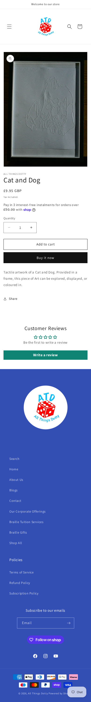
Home (13, 469)
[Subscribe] (69, 623)
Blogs (13, 490)
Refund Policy (19, 583)
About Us (16, 480)
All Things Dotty (38, 693)
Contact (15, 501)
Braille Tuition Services (26, 522)
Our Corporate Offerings (27, 511)
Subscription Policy (23, 593)
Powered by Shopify (61, 693)
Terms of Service (21, 572)
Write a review (45, 355)
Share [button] (13, 299)
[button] (9, 26)
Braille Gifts (18, 532)
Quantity (9, 218)
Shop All (15, 543)
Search (14, 459)
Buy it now (45, 257)
